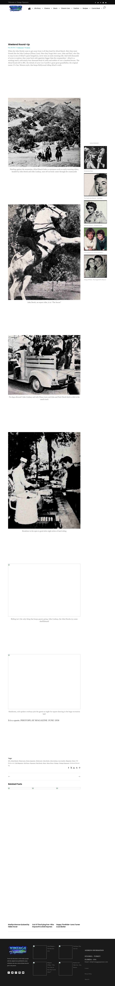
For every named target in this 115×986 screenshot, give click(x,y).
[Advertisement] (57, 24)
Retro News (50, 763)
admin (28, 47)
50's (9, 761)
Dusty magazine (30, 761)
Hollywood (20, 47)
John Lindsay (54, 761)
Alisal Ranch (14, 761)
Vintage (56, 763)
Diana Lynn (22, 761)
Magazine (68, 761)
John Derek (46, 761)
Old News (26, 763)
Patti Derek (39, 763)
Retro (44, 763)
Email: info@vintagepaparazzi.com (96, 962)
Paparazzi (32, 763)
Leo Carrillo (61, 761)
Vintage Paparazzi (64, 763)
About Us (87, 979)
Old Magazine (19, 763)
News (73, 761)
